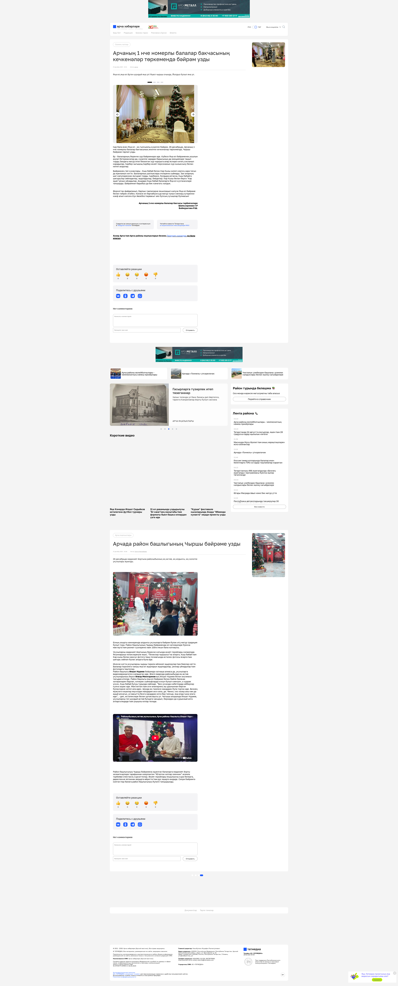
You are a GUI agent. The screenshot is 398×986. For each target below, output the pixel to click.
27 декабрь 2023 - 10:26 (120, 551)
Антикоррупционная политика (124, 972)
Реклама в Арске (159, 33)
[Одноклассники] (125, 296)
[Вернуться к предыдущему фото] (117, 114)
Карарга (377, 980)
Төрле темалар (207, 910)
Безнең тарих (142, 33)
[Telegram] (133, 296)
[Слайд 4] (172, 429)
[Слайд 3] (168, 429)
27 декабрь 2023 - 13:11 (120, 67)
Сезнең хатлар (121, 44)
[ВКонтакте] (118, 296)
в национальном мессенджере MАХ (174, 225)
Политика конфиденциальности (124, 977)
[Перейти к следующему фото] (193, 114)
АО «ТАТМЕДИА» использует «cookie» (126, 974)
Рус (249, 27)
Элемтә (173, 33)
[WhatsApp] (140, 296)
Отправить (190, 330)
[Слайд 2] (165, 429)
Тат (259, 27)
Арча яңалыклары (123, 535)
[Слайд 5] (176, 429)
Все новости (259, 507)
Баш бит (117, 33)
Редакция (128, 33)
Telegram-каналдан (177, 235)
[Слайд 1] (161, 429)
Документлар (191, 910)
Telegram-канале (124, 225)
